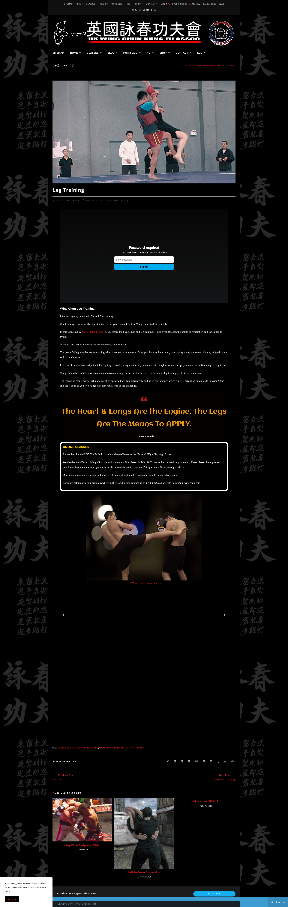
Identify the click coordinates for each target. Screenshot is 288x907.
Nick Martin (118, 748)
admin (58, 200)
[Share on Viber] (197, 762)
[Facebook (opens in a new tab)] (136, 10)
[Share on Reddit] (211, 762)
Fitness (75, 748)
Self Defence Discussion (144, 872)
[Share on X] (168, 762)
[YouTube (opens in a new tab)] (148, 10)
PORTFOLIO (116, 4)
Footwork (84, 748)
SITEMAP (68, 4)
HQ (128, 4)
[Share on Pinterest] (182, 762)
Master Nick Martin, (93, 331)
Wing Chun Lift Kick (205, 801)
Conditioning (64, 748)
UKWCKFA (91, 454)
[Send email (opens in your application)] (155, 10)
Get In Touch (214, 894)
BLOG (103, 4)
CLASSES (90, 4)
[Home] (182, 65)
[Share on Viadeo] (225, 762)
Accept (12, 899)
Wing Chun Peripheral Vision (82, 845)
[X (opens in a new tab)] (132, 10)
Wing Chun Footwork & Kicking (114, 200)
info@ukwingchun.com (187, 482)
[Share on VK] (204, 762)
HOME (78, 4)
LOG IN (164, 4)
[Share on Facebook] (175, 762)
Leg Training (230, 65)
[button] (63, 615)
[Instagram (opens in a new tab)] (140, 10)
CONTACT (151, 4)
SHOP (138, 4)
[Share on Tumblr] (218, 762)
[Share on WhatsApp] (233, 762)
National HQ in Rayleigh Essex (154, 454)
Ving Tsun (129, 748)
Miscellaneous (91, 200)
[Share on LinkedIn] (189, 762)
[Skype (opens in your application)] (144, 10)
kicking (94, 748)
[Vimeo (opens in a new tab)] (151, 10)
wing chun (140, 748)
